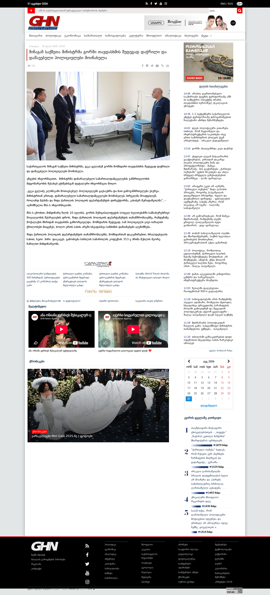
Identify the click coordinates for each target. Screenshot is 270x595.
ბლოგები (191, 36)
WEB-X (83, 589)
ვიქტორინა (221, 554)
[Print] (167, 65)
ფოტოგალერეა (186, 559)
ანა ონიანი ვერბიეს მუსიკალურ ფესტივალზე (52, 350)
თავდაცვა (146, 562)
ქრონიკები (36, 361)
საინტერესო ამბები (188, 572)
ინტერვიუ (110, 559)
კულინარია (221, 568)
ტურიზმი (219, 559)
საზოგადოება (115, 36)
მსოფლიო (154, 36)
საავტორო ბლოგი (188, 549)
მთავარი (35, 36)
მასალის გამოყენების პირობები (48, 559)
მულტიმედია (37, 306)
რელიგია (146, 572)
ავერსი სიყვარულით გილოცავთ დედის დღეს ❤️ (125, 350)
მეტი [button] (205, 36)
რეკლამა (36, 564)
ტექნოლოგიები (223, 549)
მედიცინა (146, 577)
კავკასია (145, 549)
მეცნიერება (221, 544)
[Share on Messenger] (147, 65)
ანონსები (183, 544)
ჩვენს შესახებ (38, 554)
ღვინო (218, 563)
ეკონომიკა (72, 36)
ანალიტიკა (173, 36)
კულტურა (136, 36)
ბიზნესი (108, 573)
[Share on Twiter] (152, 65)
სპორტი (145, 581)
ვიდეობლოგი (185, 554)
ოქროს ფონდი (186, 581)
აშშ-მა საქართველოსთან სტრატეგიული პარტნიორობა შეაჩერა (73, 10)
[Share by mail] (157, 65)
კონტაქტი (36, 568)
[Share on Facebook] (142, 65)
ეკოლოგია (147, 567)
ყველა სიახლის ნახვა (220, 350)
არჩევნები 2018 (223, 581)
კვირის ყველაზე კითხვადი (202, 418)
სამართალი (93, 36)
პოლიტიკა (53, 36)
